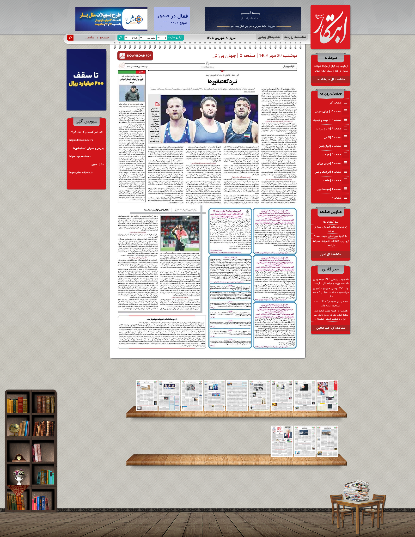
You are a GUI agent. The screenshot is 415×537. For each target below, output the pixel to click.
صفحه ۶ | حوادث (334, 155)
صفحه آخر (338, 103)
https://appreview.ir (80, 156)
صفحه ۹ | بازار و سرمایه (331, 129)
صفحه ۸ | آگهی (335, 137)
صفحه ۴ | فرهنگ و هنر (331, 172)
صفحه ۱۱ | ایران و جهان (331, 111)
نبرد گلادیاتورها (330, 222)
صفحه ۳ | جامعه (335, 180)
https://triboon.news (81, 140)
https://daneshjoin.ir (80, 172)
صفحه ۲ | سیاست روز (332, 189)
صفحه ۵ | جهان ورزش (332, 163)
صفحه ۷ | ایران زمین (333, 146)
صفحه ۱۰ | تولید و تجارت (330, 120)
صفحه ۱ (339, 198)
